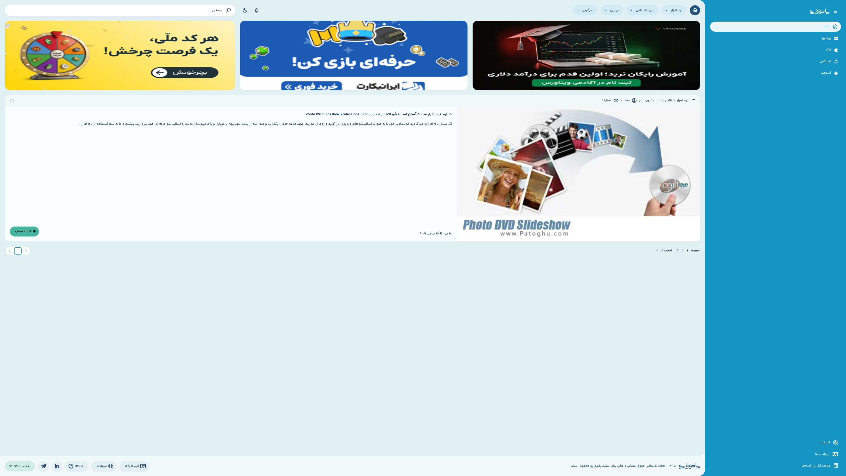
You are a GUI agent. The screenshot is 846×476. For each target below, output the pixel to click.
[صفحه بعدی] (10, 251)
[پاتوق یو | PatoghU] (819, 11)
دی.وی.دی (646, 100)
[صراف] (120, 55)
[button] (18, 251)
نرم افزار (682, 100)
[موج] (586, 55)
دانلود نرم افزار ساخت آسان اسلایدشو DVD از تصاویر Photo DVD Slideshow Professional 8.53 (379, 114)
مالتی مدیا (666, 100)
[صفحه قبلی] (26, 251)
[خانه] (695, 10)
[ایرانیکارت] (354, 55)
